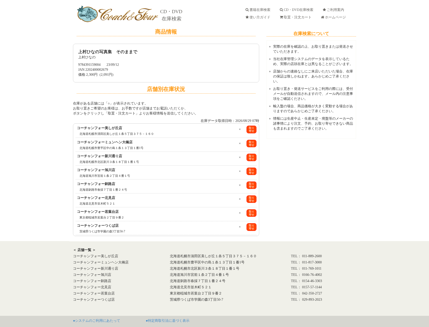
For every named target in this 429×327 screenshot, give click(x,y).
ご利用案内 (336, 10)
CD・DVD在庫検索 (299, 10)
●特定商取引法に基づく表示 (167, 321)
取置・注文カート (299, 17)
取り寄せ (251, 129)
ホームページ (336, 17)
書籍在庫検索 (261, 10)
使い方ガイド (261, 17)
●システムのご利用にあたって (96, 321)
